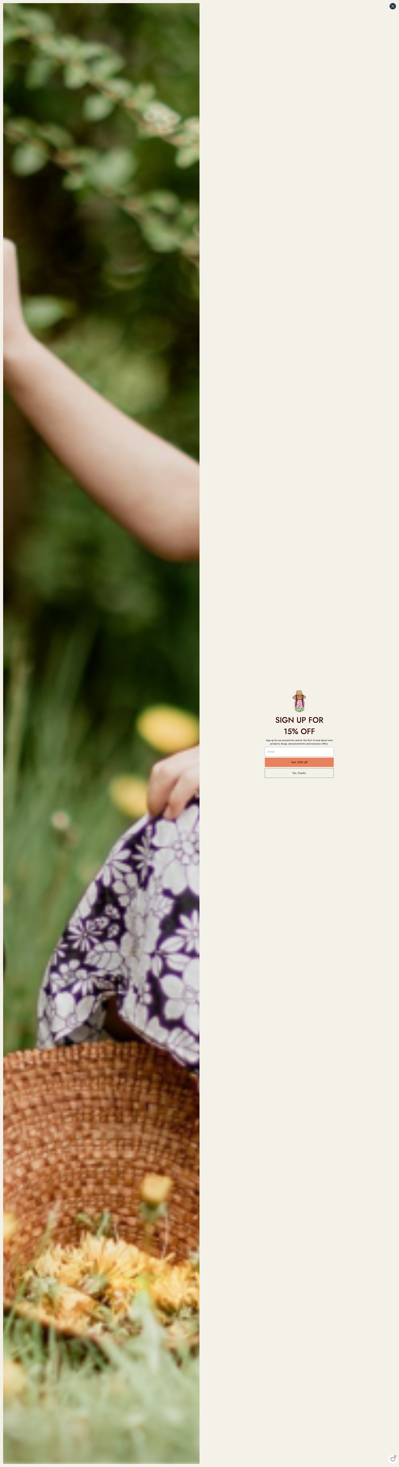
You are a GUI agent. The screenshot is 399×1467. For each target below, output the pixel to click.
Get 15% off (299, 762)
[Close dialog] (393, 6)
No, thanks (299, 773)
